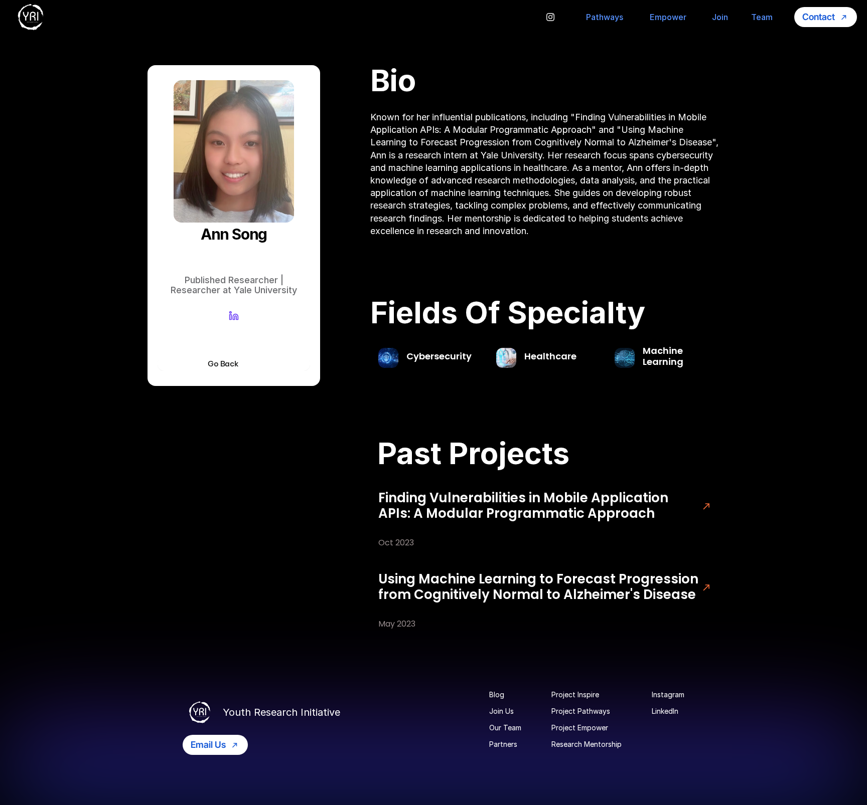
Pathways (604, 17)
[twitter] (550, 17)
